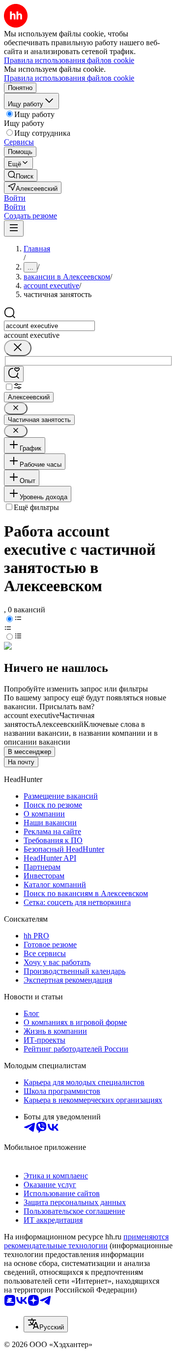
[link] (20, 175)
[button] (15, 198)
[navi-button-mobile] (14, 228)
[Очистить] (17, 348)
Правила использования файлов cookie (69, 78)
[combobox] (49, 326)
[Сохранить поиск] (14, 374)
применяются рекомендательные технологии (86, 1241)
